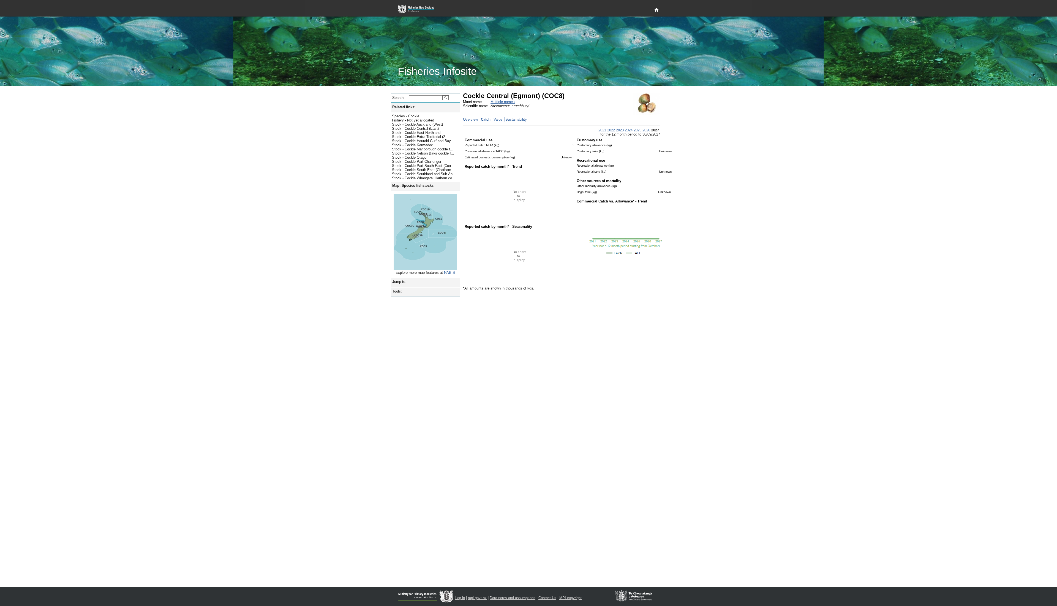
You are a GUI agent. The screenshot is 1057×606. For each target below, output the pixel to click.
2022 (611, 130)
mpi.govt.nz (477, 598)
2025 (637, 130)
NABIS (449, 272)
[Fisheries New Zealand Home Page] (419, 9)
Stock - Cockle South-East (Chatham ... (424, 170)
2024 (629, 130)
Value (498, 119)
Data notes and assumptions (512, 598)
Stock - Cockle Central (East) (415, 128)
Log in (460, 598)
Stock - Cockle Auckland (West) (417, 124)
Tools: (397, 291)
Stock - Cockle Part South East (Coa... (423, 166)
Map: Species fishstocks (413, 185)
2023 (620, 130)
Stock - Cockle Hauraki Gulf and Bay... (423, 141)
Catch (486, 119)
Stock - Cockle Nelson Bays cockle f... (423, 153)
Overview (470, 119)
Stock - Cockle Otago (409, 157)
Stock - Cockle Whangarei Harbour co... (423, 178)
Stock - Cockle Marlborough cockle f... (422, 149)
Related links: (403, 107)
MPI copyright (570, 598)
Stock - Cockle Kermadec (412, 145)
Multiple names (503, 102)
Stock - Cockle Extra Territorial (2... (420, 137)
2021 (602, 130)
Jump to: (399, 282)
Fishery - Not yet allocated (413, 120)
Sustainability (516, 119)
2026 (646, 130)
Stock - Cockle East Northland (416, 133)
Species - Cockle (405, 116)
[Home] (656, 10)
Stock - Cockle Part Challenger (416, 161)
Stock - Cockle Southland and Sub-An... (424, 174)
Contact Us (547, 598)
